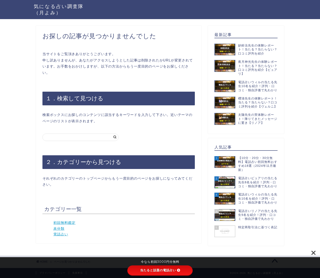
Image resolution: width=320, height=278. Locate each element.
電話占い (60, 234)
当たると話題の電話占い (158, 270)
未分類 (58, 228)
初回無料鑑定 (64, 223)
